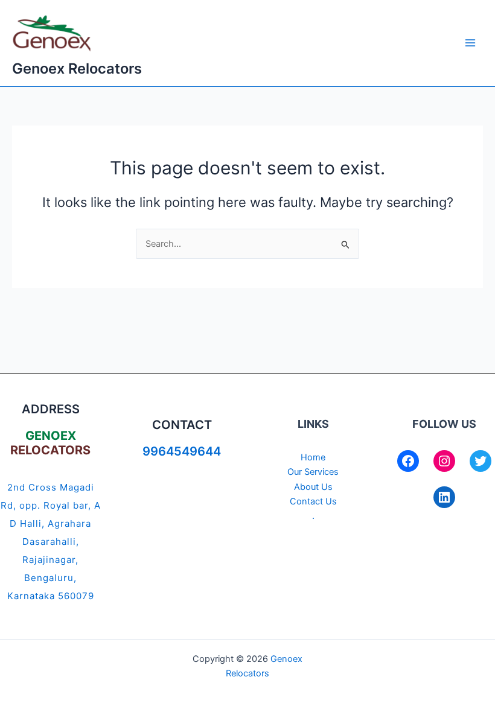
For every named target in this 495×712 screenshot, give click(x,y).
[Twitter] (480, 461)
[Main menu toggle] (470, 43)
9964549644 (181, 451)
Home (313, 457)
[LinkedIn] (444, 497)
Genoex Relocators (77, 68)
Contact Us (313, 501)
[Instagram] (444, 461)
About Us (313, 487)
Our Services (313, 471)
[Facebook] (408, 461)
